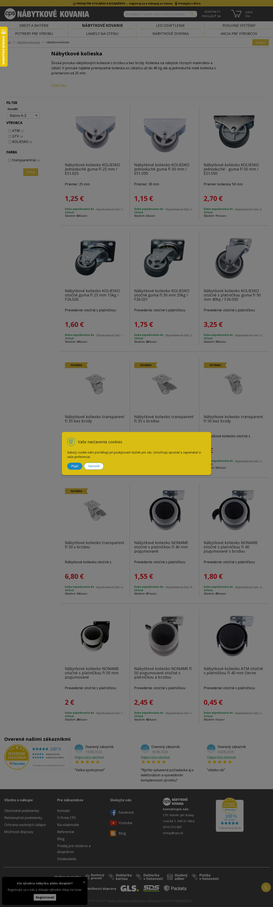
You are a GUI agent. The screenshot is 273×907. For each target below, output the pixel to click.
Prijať (74, 466)
